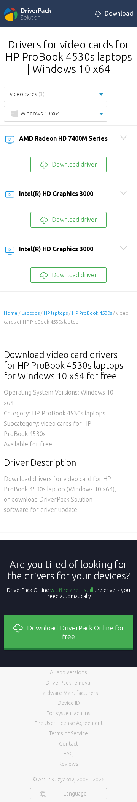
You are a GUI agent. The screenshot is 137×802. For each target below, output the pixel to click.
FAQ (69, 754)
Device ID (68, 703)
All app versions (68, 672)
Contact (68, 744)
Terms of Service (68, 733)
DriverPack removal (68, 683)
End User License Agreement (68, 723)
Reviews (68, 764)
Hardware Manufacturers (68, 693)
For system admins (68, 713)
